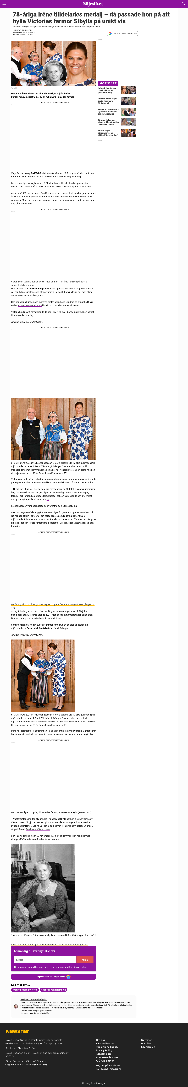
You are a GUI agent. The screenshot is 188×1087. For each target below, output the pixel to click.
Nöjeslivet (16, 27)
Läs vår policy (80, 967)
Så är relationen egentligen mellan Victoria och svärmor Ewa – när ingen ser (49, 944)
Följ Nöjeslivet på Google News (50, 976)
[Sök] (183, 4)
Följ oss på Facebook (108, 1065)
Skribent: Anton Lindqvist (22, 30)
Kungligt (25, 27)
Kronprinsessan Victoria (25, 989)
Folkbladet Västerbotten (38, 829)
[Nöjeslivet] (93, 4)
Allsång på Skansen (75, 1008)
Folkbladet (52, 730)
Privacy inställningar (94, 1083)
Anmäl (85, 959)
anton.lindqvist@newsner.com (40, 1010)
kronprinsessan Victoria (30, 305)
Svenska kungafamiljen (53, 989)
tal (48, 499)
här (47, 1013)
